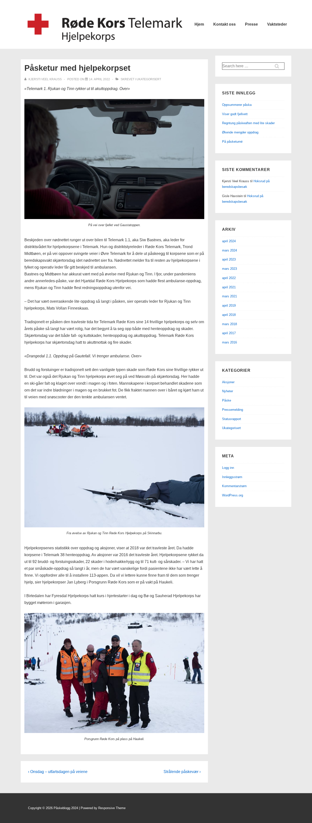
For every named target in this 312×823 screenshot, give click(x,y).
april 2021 (229, 287)
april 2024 (229, 241)
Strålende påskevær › (182, 772)
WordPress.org (232, 495)
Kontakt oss (224, 24)
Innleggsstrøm (232, 477)
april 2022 (229, 278)
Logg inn (228, 468)
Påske (226, 400)
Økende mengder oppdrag (240, 132)
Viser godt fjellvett (235, 114)
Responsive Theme (112, 808)
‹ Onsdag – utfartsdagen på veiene (58, 772)
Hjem (199, 24)
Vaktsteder (277, 24)
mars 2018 (229, 324)
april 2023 (229, 259)
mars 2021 (229, 296)
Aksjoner (228, 382)
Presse (251, 24)
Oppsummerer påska (237, 105)
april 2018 (229, 315)
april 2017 (229, 333)
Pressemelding (232, 410)
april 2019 (229, 305)
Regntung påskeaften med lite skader (248, 123)
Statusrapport (231, 419)
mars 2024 (229, 250)
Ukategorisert (148, 79)
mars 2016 (229, 342)
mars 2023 (229, 269)
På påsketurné (232, 141)
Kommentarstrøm (234, 486)
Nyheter (227, 391)
